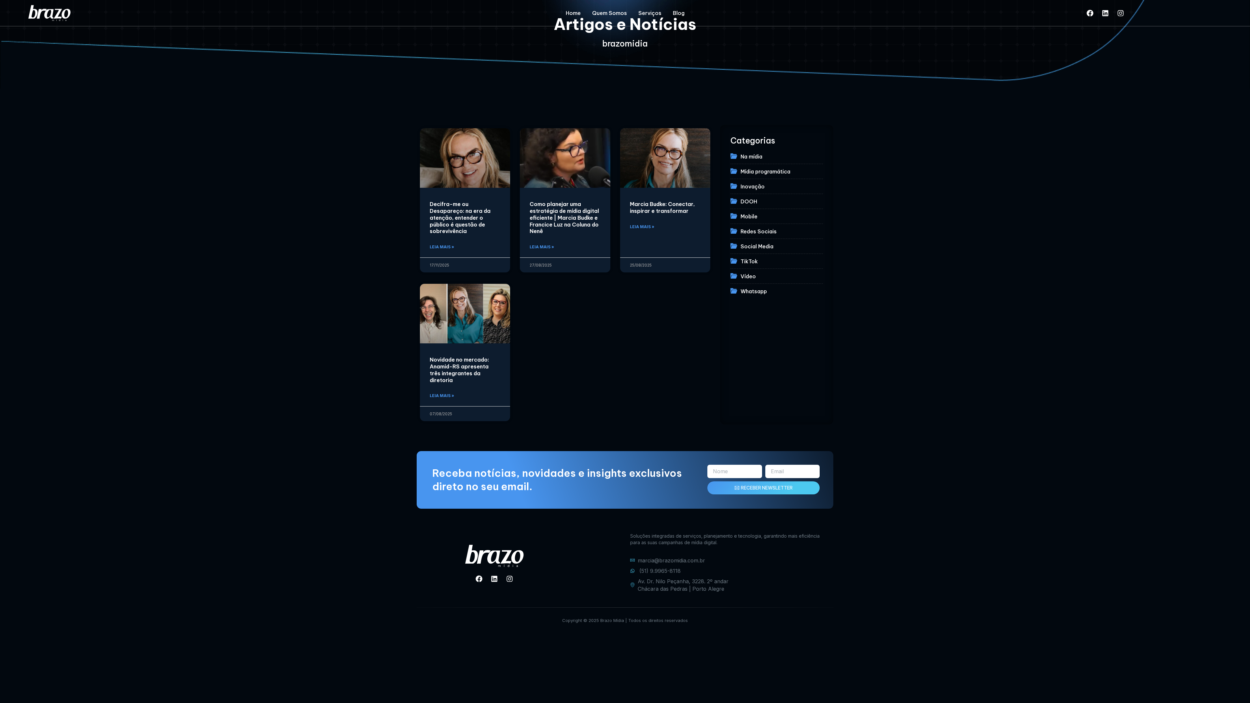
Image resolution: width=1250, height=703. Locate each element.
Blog (679, 13)
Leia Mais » (442, 246)
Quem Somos (609, 13)
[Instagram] (1121, 13)
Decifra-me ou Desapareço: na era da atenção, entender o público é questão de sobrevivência (460, 217)
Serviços (649, 13)
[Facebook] (1090, 13)
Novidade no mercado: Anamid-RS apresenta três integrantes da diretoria (459, 369)
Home (573, 13)
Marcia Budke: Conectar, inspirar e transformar (662, 207)
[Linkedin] (1105, 13)
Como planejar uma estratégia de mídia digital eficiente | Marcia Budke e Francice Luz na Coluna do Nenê (564, 217)
